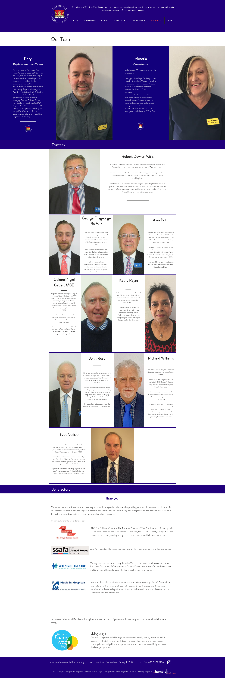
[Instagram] (169, 662)
